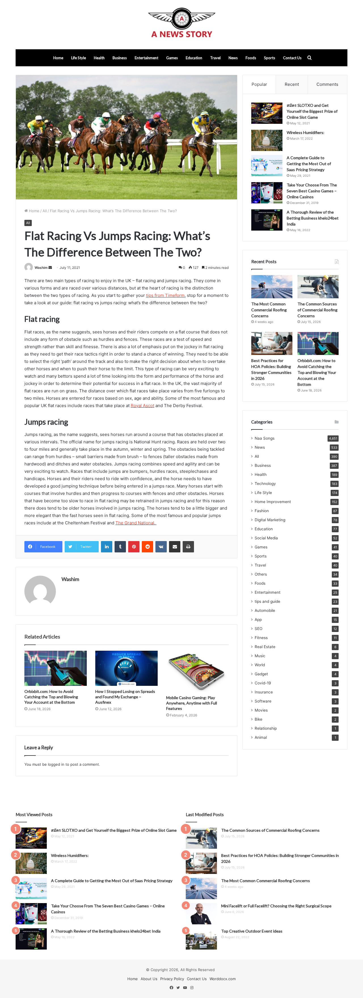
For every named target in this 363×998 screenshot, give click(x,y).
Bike (258, 719)
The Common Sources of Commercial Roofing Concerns (317, 309)
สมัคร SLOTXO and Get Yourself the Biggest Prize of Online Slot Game (312, 111)
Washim (41, 267)
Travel (215, 58)
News (233, 58)
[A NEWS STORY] (181, 25)
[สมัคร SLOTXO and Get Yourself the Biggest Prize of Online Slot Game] (266, 113)
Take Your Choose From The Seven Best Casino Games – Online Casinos (312, 190)
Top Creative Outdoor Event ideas (251, 931)
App (258, 619)
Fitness (261, 637)
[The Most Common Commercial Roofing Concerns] (271, 286)
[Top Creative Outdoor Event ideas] (201, 939)
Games (172, 58)
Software (263, 701)
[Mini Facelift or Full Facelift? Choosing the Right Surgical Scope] (201, 913)
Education (194, 58)
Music (260, 656)
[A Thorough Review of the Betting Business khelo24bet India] (266, 220)
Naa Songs (265, 438)
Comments (327, 84)
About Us (149, 978)
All (45, 210)
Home (58, 58)
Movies (261, 710)
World (260, 665)
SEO (258, 628)
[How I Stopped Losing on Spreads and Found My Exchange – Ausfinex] (126, 668)
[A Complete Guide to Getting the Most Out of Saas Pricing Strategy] (266, 165)
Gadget (261, 674)
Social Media (266, 538)
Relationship (266, 728)
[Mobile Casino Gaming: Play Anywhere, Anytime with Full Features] (197, 671)
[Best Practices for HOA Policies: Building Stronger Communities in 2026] (271, 343)
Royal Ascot (142, 405)
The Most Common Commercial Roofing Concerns (269, 309)
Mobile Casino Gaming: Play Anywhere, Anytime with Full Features (191, 703)
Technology (265, 483)
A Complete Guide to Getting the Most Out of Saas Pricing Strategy (309, 163)
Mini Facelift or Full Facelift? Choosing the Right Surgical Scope (276, 905)
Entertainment (146, 58)
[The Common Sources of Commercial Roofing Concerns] (318, 286)
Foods (251, 58)
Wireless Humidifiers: (305, 132)
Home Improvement (273, 501)
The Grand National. (136, 522)
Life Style (78, 58)
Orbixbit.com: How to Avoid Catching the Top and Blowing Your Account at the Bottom (51, 697)
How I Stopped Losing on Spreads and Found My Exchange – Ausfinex (125, 697)
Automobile (265, 610)
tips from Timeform (165, 295)
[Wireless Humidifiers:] (266, 140)
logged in (56, 764)
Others (261, 574)
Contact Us (292, 58)
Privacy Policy (172, 978)
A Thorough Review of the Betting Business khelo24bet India (313, 218)
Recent (292, 84)
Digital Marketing (270, 520)
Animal (261, 737)
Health (99, 58)
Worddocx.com (223, 978)
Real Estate (265, 646)
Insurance (264, 692)
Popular (259, 84)
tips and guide (267, 601)
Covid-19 (263, 683)
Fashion (262, 510)
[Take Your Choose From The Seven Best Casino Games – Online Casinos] (266, 192)
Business (120, 58)
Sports (269, 58)
